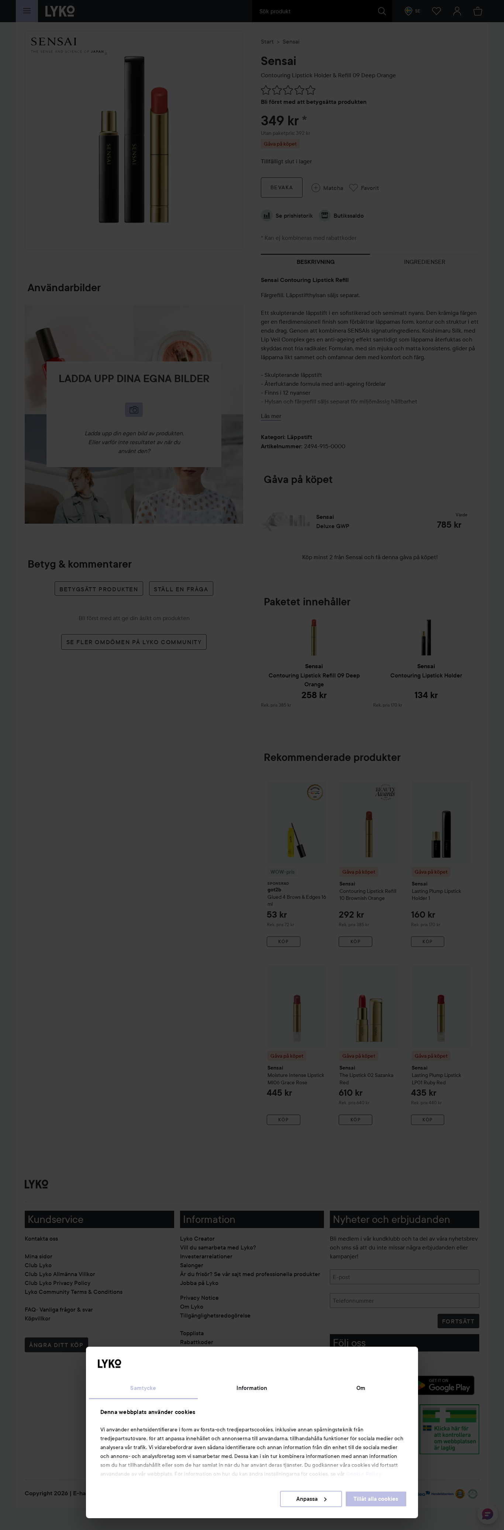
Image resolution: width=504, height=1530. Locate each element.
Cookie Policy (364, 1474)
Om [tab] (360, 1388)
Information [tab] (252, 1388)
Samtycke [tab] (143, 1388)
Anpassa (307, 1499)
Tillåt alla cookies (375, 1499)
